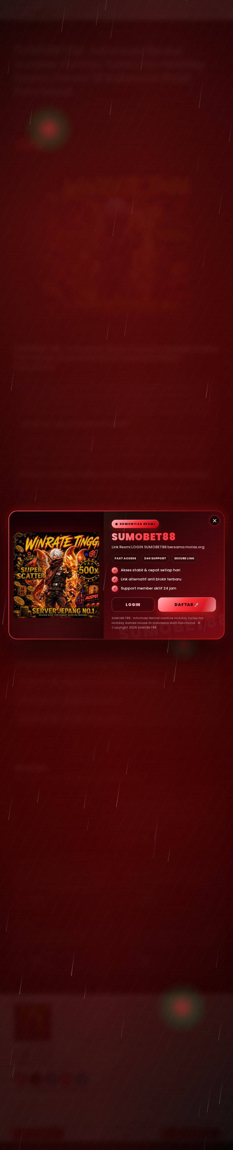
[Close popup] (214, 521)
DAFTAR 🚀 (186, 604)
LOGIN (133, 604)
